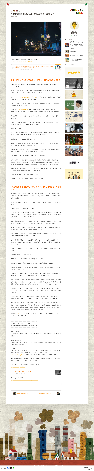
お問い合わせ (59, 465)
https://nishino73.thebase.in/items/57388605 (24, 380)
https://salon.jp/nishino (18, 367)
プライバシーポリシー (47, 465)
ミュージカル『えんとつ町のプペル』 (26, 97)
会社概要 (36, 465)
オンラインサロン (24, 109)
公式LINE (75, 35)
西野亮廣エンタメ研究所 (87, 468)
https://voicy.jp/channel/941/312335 (22, 61)
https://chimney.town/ (18, 355)
